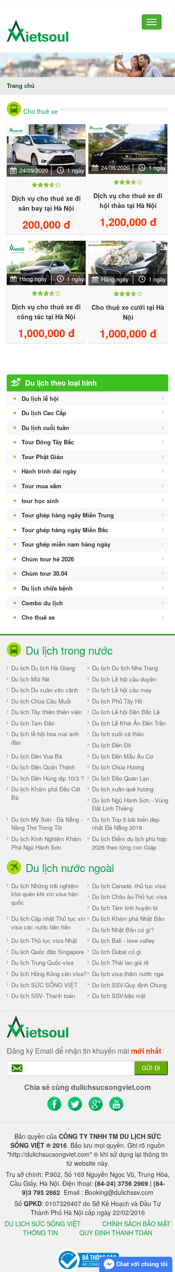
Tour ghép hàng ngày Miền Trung (68, 515)
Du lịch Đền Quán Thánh (43, 767)
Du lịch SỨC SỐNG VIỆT (44, 985)
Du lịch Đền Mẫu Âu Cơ (122, 756)
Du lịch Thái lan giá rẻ (120, 962)
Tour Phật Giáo (42, 456)
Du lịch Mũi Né (30, 679)
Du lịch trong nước (69, 650)
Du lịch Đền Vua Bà (36, 756)
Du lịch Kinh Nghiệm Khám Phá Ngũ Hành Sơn (46, 842)
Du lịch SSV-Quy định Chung (129, 985)
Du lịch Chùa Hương (118, 767)
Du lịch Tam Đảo (32, 723)
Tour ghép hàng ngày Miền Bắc (65, 529)
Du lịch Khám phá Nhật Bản (128, 918)
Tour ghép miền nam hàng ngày (66, 544)
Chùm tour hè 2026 (48, 559)
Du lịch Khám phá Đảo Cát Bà (45, 793)
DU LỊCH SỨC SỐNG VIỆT (42, 1223)
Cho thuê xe (40, 111)
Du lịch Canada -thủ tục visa (129, 885)
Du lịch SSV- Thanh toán (43, 995)
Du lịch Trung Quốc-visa (42, 962)
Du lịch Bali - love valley (123, 940)
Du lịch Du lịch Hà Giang (43, 668)
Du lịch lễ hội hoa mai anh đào (45, 738)
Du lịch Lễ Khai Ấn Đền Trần (129, 723)
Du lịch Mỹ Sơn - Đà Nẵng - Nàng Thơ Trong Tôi (47, 823)
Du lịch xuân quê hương (122, 789)
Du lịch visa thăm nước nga (127, 973)
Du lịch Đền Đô (111, 745)
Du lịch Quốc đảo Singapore (47, 951)
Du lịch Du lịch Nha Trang (125, 668)
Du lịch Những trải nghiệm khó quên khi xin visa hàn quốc (45, 894)
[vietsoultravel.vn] (87, 1259)
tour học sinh (40, 500)
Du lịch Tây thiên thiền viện (46, 712)
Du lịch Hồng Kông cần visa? (49, 973)
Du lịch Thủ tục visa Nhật (44, 940)
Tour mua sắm (41, 486)
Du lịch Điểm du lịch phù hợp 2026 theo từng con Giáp (129, 842)
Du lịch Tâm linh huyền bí (125, 907)
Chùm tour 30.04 (44, 573)
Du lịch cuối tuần (45, 427)
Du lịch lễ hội (40, 398)
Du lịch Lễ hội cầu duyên (124, 679)
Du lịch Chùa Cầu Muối (41, 701)
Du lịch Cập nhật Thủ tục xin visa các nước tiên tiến (48, 922)
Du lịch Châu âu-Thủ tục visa (129, 896)
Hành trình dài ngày (49, 471)
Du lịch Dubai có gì (116, 951)
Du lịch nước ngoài (70, 867)
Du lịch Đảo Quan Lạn (120, 778)
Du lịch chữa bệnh (47, 588)
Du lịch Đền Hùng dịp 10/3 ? (47, 778)
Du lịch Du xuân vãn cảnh (44, 690)
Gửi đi (151, 1068)
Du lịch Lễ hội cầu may (122, 690)
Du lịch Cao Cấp (44, 412)
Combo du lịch (42, 603)
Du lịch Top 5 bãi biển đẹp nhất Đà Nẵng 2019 (125, 823)
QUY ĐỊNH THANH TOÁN (115, 1232)
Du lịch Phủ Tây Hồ (117, 701)
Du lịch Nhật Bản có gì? (123, 929)
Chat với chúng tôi (141, 1263)
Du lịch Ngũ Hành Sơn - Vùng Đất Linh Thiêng (130, 804)
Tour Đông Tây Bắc (48, 442)
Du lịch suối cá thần (118, 733)
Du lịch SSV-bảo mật (119, 995)
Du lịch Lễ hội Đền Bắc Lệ (126, 712)
